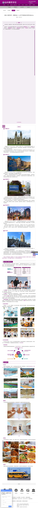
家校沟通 (18, 10)
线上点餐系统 (18, 497)
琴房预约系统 (30, 498)
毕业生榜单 (22, 7)
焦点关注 (13, 10)
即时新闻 (9, 10)
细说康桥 (9, 7)
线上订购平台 (23, 497)
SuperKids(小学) (20, 498)
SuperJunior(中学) (25, 498)
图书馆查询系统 (14, 498)
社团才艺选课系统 (13, 497)
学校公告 (4, 10)
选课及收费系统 (28, 497)
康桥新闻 (15, 7)
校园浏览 (28, 7)
